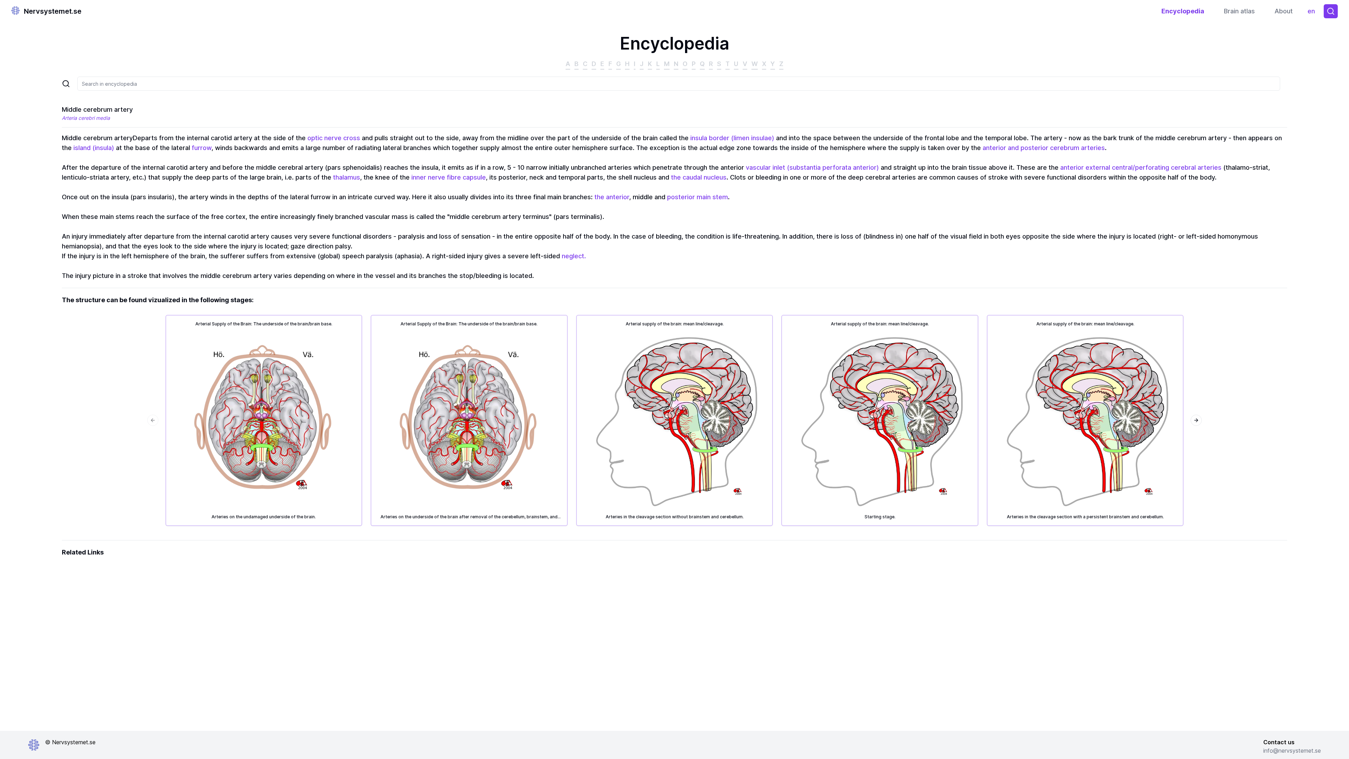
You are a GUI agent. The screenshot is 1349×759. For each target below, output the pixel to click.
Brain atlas (1239, 11)
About (1284, 11)
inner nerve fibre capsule (448, 177)
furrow (201, 147)
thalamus (346, 177)
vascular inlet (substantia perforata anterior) (812, 167)
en (1313, 12)
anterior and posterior (1015, 147)
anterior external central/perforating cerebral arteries (1140, 167)
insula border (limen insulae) (732, 138)
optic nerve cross (333, 138)
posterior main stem (697, 197)
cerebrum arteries (1077, 147)
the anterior (611, 197)
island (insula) (93, 147)
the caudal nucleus (698, 177)
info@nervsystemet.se (1292, 750)
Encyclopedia (1182, 11)
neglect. (574, 256)
